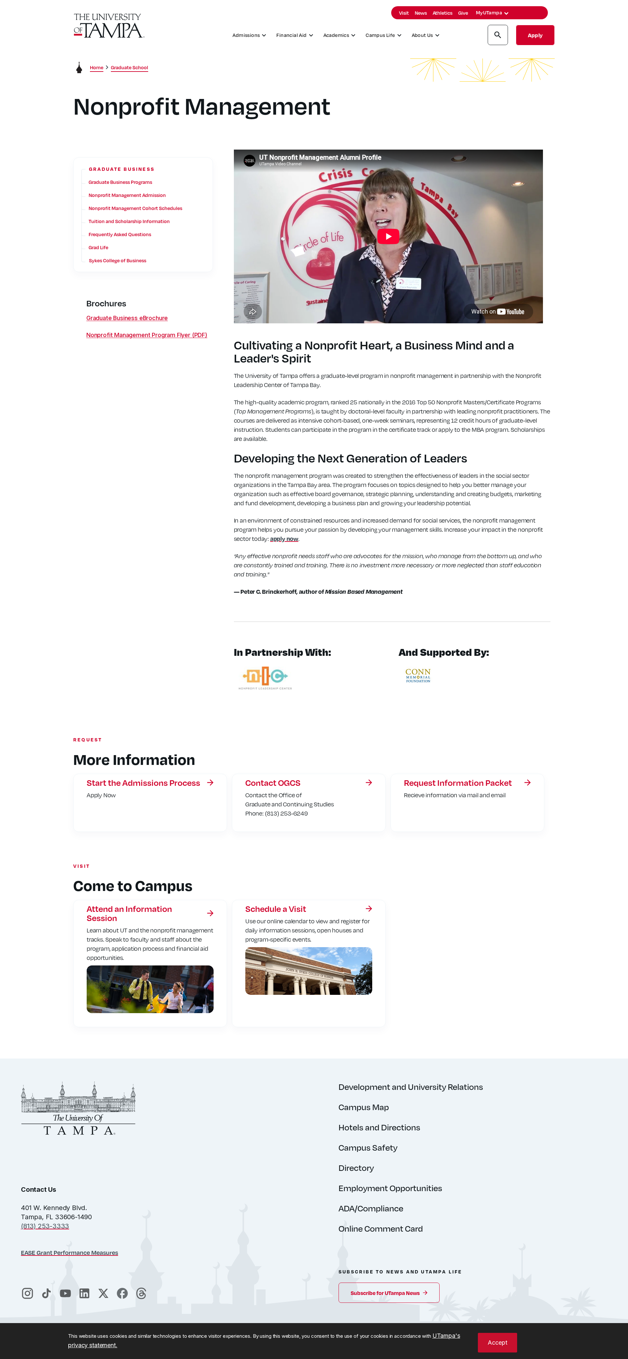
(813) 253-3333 (45, 1226)
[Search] (498, 36)
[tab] (506, 13)
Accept (497, 1342)
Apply (535, 35)
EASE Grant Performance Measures (69, 1252)
